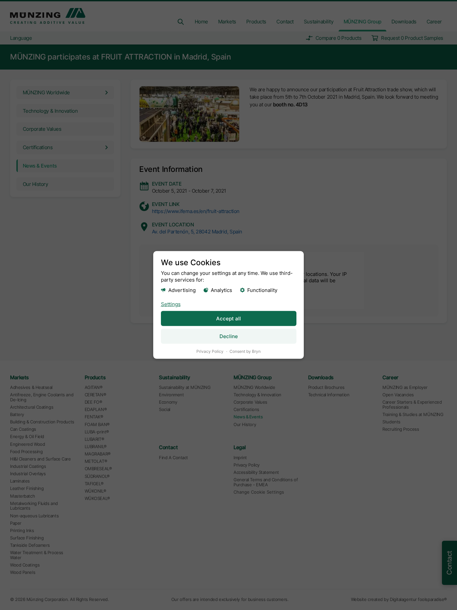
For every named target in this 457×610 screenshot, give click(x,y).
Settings (171, 304)
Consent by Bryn (245, 351)
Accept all (228, 318)
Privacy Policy (209, 351)
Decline (228, 336)
